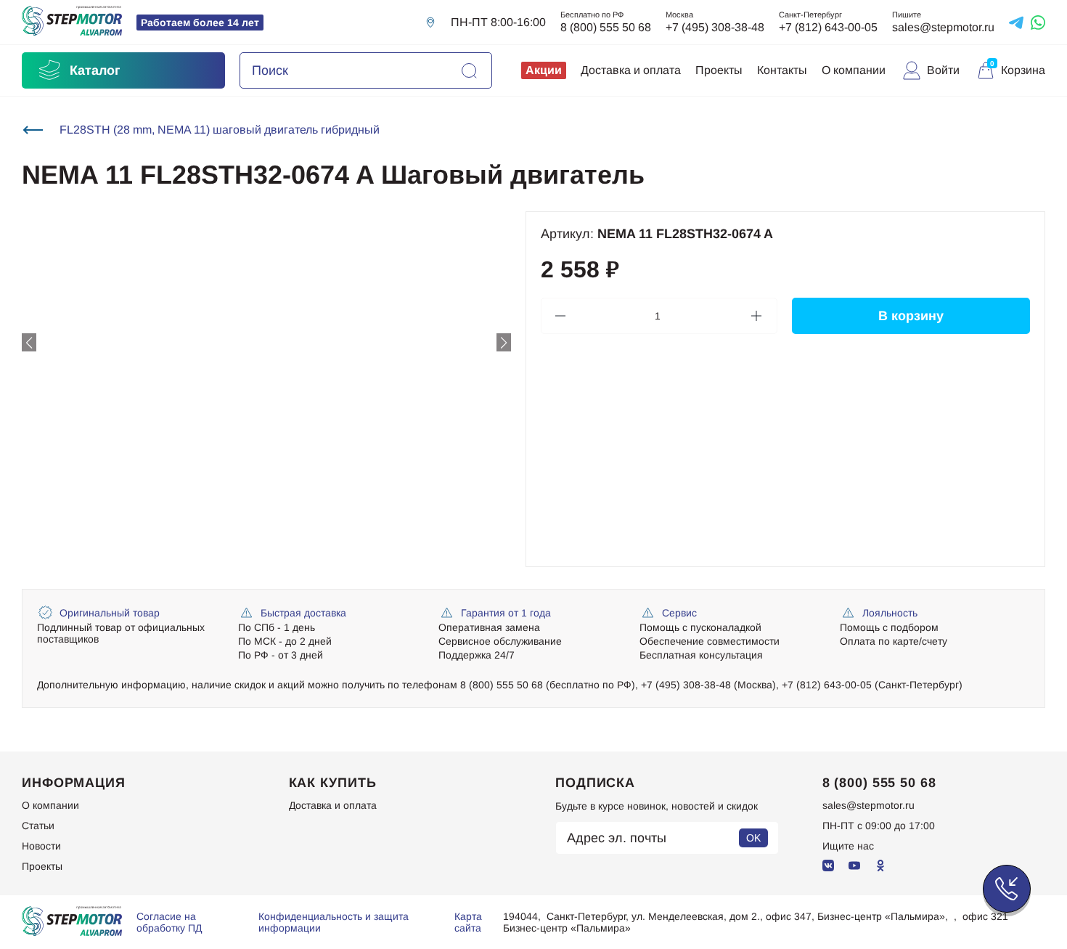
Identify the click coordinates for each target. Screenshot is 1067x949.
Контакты (782, 70)
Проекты (719, 70)
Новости (41, 846)
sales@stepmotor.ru (943, 27)
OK (753, 838)
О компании (854, 70)
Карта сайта (468, 922)
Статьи (38, 825)
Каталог (95, 70)
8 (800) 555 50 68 (605, 27)
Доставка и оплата (631, 70)
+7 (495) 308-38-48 (715, 27)
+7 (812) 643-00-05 (828, 27)
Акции (544, 70)
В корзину (911, 316)
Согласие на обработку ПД (169, 922)
